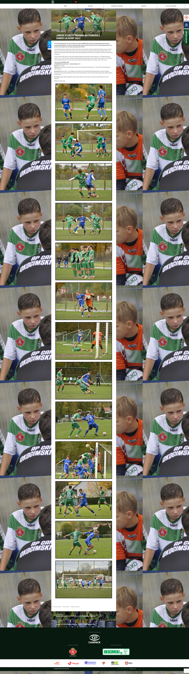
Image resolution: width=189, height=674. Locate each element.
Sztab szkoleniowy (171, 6)
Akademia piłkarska (75, 606)
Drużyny (143, 6)
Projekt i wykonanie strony (123, 668)
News (65, 6)
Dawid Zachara (66, 606)
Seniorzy (90, 6)
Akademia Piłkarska (116, 6)
